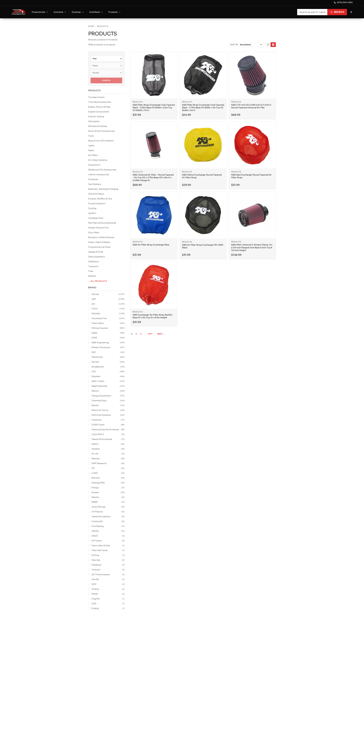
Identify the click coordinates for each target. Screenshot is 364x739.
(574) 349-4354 (345, 2)
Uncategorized (95, 218)
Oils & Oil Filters (96, 194)
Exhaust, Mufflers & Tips (100, 198)
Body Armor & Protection (101, 140)
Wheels (92, 276)
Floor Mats (93, 232)
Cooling (92, 208)
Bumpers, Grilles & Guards (101, 237)
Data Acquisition (96, 256)
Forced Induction (96, 203)
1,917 (150, 334)
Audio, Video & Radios (99, 242)
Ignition (92, 213)
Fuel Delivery (94, 184)
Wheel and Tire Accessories (102, 169)
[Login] (351, 12)
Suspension (94, 165)
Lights (91, 145)
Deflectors (93, 261)
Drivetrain (93, 179)
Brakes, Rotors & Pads (99, 107)
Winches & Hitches (97, 126)
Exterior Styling (96, 116)
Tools (91, 136)
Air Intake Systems (97, 160)
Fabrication (94, 121)
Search (339, 12)
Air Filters (93, 155)
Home (91, 26)
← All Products (97, 281)
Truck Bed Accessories (99, 102)
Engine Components (98, 111)
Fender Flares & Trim (98, 227)
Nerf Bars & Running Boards (102, 223)
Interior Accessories (98, 174)
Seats (91, 150)
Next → (161, 334)
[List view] (268, 44)
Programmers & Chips (99, 247)
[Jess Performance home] (18, 12)
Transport (93, 266)
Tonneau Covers (96, 97)
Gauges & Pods (95, 252)
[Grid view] (273, 44)
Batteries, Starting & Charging (103, 189)
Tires (90, 271)
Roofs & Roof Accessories (101, 131)
